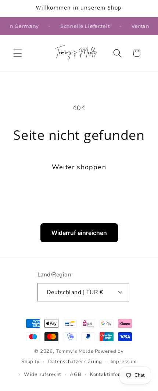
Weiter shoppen (79, 167)
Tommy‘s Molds (74, 351)
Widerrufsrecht (42, 374)
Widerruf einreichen (79, 232)
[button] (18, 53)
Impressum (124, 361)
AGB (76, 374)
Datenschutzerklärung (75, 361)
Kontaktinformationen (116, 374)
